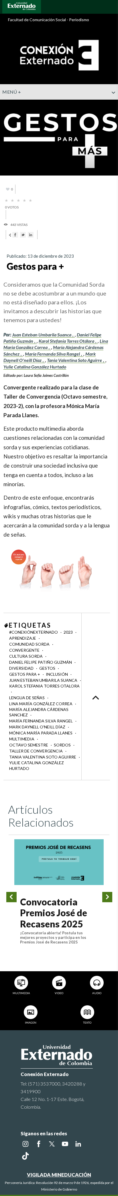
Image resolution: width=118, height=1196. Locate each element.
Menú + (11, 91)
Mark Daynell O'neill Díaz (37, 726)
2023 (69, 632)
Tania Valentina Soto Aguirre (75, 360)
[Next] (107, 897)
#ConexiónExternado (34, 632)
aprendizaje (23, 638)
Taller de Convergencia (36, 750)
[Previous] (11, 897)
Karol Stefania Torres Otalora (44, 685)
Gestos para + (25, 674)
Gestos (47, 668)
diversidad (21, 668)
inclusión (57, 674)
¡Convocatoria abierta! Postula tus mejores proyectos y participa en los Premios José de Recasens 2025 (53, 937)
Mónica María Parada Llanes (41, 732)
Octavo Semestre (29, 744)
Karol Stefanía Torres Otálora (67, 341)
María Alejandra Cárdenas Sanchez (38, 712)
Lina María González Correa (41, 703)
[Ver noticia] (59, 862)
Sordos (63, 744)
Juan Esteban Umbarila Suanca (42, 334)
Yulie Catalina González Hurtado (34, 366)
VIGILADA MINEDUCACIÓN (59, 1175)
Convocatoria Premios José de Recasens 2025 (53, 912)
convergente (24, 650)
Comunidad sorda (29, 644)
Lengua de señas (27, 697)
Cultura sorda (26, 656)
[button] (111, 104)
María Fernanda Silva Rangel (53, 353)
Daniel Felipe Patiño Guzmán (41, 662)
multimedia (22, 738)
